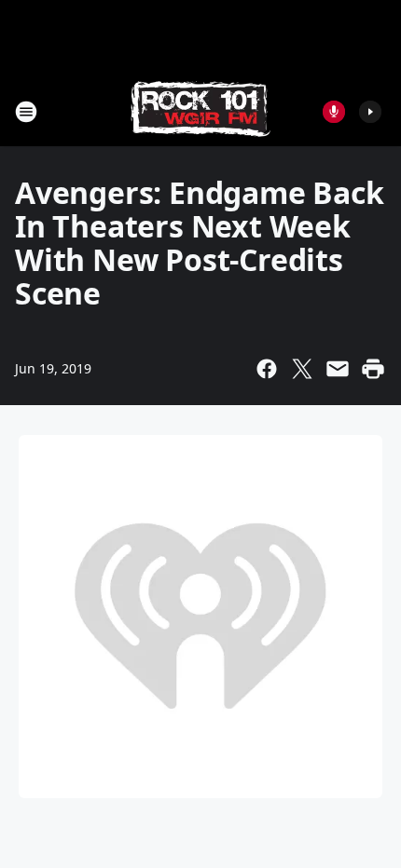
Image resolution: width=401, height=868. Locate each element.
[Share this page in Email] (338, 369)
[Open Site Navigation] (26, 112)
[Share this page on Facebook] (267, 369)
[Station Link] (200, 111)
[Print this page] (373, 369)
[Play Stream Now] (370, 112)
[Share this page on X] (302, 369)
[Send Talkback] (334, 112)
